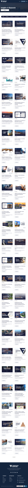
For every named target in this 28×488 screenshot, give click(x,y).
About (3, 477)
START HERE (23, 1)
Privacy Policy (10, 479)
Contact (4, 482)
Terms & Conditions (10, 478)
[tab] (3, 16)
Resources (4, 481)
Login (19, 1)
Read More (4, 53)
